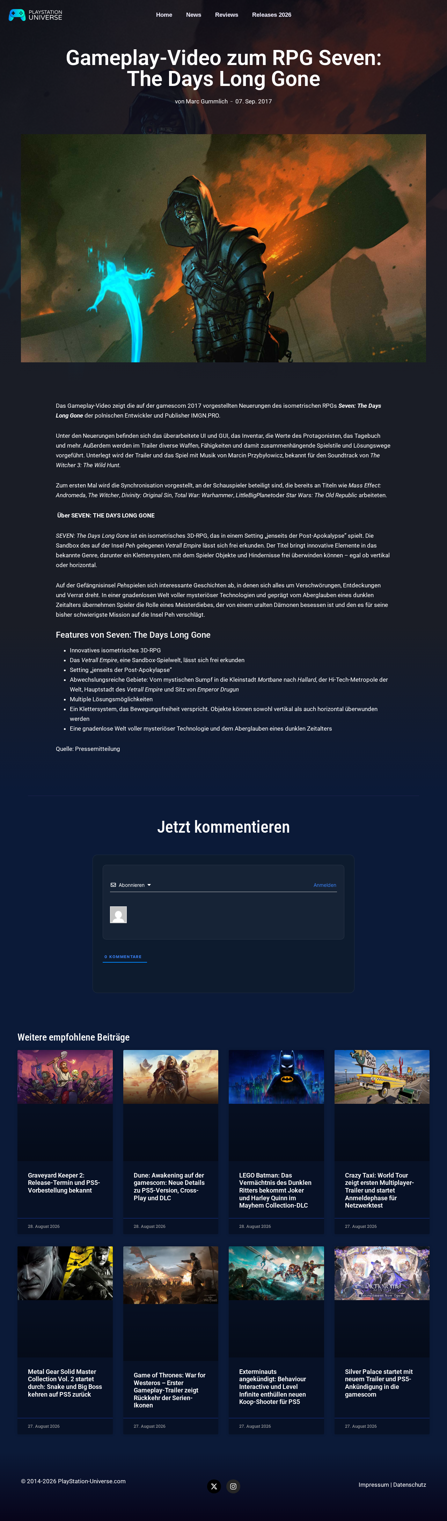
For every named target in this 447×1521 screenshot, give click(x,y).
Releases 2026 (271, 15)
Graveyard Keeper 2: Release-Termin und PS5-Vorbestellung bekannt (64, 1183)
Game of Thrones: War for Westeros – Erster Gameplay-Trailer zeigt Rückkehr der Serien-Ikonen (169, 1390)
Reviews (226, 15)
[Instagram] (233, 1486)
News (193, 15)
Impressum (374, 1484)
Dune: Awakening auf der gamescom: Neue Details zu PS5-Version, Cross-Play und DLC (169, 1187)
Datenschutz (409, 1484)
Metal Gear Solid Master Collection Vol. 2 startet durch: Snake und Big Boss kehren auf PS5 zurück (65, 1383)
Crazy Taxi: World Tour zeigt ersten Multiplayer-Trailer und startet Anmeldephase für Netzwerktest (379, 1190)
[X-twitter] (214, 1486)
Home (164, 15)
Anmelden (324, 885)
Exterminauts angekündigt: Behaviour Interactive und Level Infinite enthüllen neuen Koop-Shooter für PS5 (272, 1386)
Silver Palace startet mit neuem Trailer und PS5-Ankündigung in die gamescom (379, 1383)
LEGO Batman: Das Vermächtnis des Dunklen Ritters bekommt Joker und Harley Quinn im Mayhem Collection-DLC (275, 1190)
